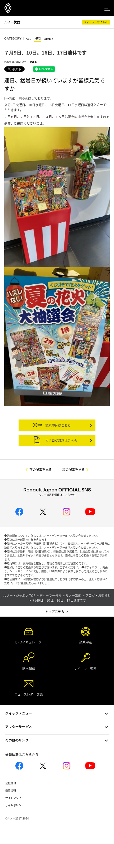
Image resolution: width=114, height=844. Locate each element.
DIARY (48, 39)
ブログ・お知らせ (98, 595)
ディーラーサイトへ (96, 22)
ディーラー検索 (51, 595)
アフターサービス (18, 727)
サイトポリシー (14, 805)
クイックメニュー (18, 713)
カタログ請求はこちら (61, 440)
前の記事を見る (40, 469)
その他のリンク (17, 740)
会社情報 (10, 783)
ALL (28, 39)
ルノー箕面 (12, 22)
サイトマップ (13, 798)
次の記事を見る (73, 469)
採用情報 (10, 790)
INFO (37, 38)
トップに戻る (54, 611)
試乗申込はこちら (58, 425)
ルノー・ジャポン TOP (19, 595)
